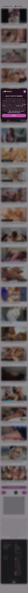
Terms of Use (19, 105)
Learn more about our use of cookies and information (16, 111)
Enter (14, 115)
